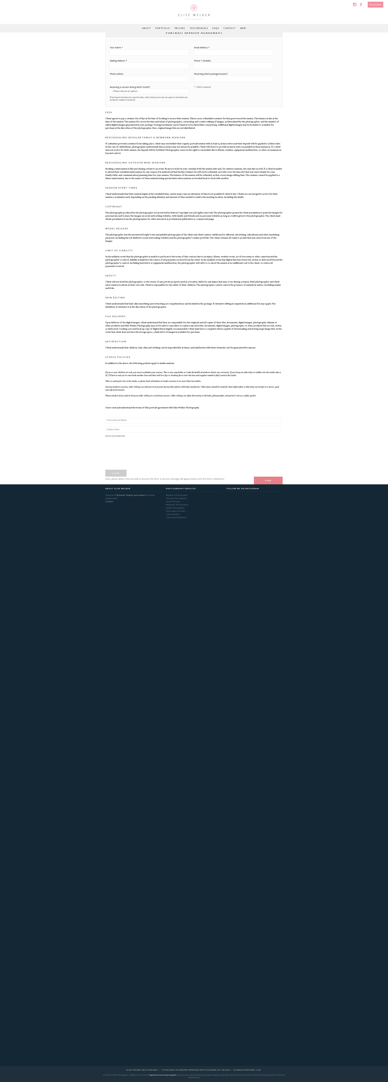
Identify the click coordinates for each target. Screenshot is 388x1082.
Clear (116, 473)
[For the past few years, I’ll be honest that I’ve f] (265, 859)
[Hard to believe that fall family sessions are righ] (275, 739)
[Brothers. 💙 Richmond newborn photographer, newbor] (244, 681)
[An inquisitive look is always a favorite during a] (265, 516)
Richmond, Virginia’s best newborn (131, 495)
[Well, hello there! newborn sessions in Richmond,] (244, 530)
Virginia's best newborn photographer (162, 1075)
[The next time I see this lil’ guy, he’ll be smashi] (254, 704)
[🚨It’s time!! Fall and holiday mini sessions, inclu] (234, 576)
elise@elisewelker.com (247, 1070)
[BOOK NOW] (375, 2)
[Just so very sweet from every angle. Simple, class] (275, 530)
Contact (109, 501)
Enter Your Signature (115, 454)
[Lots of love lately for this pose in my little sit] (234, 679)
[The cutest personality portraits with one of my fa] (254, 560)
